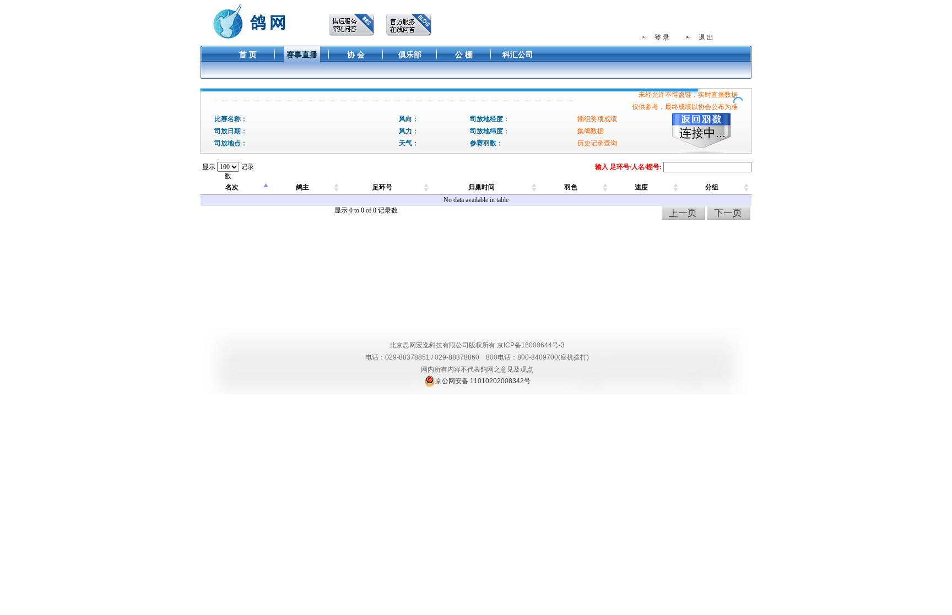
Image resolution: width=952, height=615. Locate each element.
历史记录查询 (597, 143)
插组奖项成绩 (597, 119)
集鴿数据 (590, 131)
